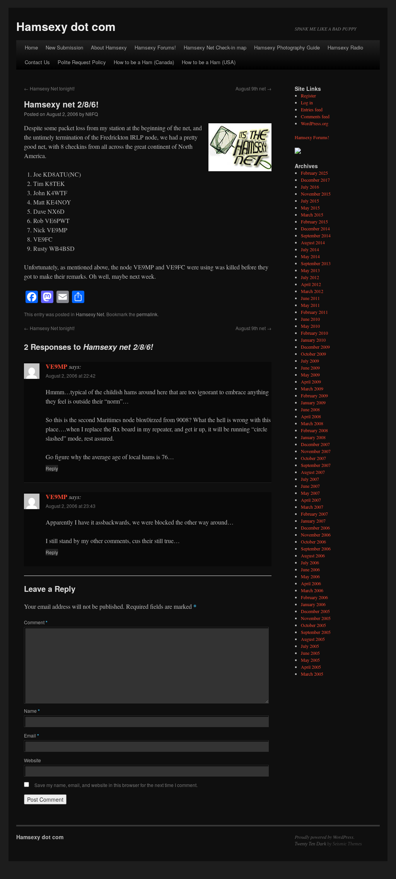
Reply (52, 468)
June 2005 (310, 653)
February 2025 (314, 173)
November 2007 (316, 451)
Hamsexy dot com (66, 26)
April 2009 (311, 381)
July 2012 (310, 277)
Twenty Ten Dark (310, 844)
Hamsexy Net (90, 314)
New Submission (64, 47)
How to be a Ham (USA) (209, 62)
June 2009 (310, 368)
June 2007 (310, 486)
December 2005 (315, 611)
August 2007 (313, 472)
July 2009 (310, 361)
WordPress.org (314, 123)
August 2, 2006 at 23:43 (71, 506)
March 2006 (312, 590)
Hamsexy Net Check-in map (215, 47)
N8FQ (91, 114)
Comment (36, 622)
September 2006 (316, 548)
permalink (147, 314)
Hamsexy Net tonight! (49, 88)
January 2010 (313, 340)
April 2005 (311, 667)
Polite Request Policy (82, 62)
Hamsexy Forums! (155, 47)
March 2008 (312, 423)
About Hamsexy (109, 47)
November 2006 (316, 534)
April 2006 (311, 583)
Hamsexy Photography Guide (287, 47)
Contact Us (37, 62)
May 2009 (310, 374)
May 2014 (310, 256)
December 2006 (315, 528)
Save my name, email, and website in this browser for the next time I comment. (116, 785)
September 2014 (316, 235)
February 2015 (314, 221)
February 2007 (314, 514)
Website (32, 760)
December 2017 (315, 180)
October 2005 (313, 625)
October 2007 (313, 458)
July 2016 (310, 187)
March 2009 (312, 388)
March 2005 (312, 674)
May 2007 (310, 493)
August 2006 (313, 555)
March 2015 (312, 214)
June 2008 (310, 409)
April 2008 (311, 416)
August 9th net (253, 88)
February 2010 (314, 333)
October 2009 (313, 354)
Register (308, 95)
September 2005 (316, 632)
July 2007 (310, 479)
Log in (307, 102)
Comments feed (315, 116)
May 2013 (310, 270)
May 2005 (310, 660)
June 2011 (310, 298)
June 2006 (310, 569)
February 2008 (314, 430)
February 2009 (314, 395)
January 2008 (313, 437)
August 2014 (313, 242)
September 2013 (316, 263)
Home (31, 47)
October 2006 (313, 541)
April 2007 (311, 500)
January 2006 (313, 604)
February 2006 (314, 597)
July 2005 (310, 646)
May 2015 (310, 207)
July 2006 (310, 562)
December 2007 (315, 444)
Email (31, 735)
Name (32, 710)
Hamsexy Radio (345, 47)
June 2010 (310, 319)
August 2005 (313, 639)
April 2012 (311, 284)
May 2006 (310, 576)
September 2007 (316, 465)
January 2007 (313, 521)
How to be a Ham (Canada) (144, 62)
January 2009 (313, 402)
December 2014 (315, 228)
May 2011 (310, 305)
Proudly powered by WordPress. (325, 837)
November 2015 (316, 194)
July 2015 (310, 201)
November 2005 (316, 618)
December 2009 (315, 347)
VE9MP (56, 366)
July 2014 (310, 249)
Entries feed (312, 109)
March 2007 (312, 507)
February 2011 (314, 312)
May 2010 (310, 326)
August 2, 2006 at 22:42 (71, 375)
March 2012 (312, 291)
